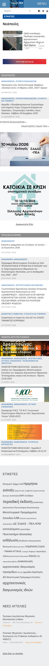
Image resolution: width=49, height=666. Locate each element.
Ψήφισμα (32, 551)
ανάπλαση (14, 496)
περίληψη (25, 551)
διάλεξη (32, 556)
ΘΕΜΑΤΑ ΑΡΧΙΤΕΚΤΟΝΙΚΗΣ (15, 337)
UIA (16, 518)
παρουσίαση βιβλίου (10, 562)
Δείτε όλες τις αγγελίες (13, 653)
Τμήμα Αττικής (19, 491)
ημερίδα (27, 572)
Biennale (6, 496)
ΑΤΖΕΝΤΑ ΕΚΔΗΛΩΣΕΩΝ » (13, 122)
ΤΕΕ (38, 556)
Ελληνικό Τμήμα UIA (13, 484)
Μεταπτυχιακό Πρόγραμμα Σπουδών (23, 577)
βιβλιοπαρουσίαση (19, 547)
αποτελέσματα (11, 529)
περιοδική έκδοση (17, 501)
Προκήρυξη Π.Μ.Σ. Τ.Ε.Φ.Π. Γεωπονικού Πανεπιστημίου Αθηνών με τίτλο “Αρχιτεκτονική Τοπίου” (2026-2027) (23, 413)
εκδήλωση (10, 540)
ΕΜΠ (21, 495)
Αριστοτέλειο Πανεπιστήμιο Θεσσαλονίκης (21, 507)
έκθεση (6, 556)
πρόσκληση (38, 502)
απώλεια (22, 540)
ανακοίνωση (25, 561)
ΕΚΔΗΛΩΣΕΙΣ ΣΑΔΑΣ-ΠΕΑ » (35, 126)
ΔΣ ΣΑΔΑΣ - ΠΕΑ (23, 523)
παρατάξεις (41, 551)
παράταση (31, 546)
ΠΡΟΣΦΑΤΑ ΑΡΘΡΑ (11, 235)
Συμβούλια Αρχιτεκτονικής (35, 491)
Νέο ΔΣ (20, 572)
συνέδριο (29, 495)
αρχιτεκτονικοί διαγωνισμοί (18, 556)
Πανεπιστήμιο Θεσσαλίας (17, 534)
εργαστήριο (25, 529)
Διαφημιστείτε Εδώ (24, 224)
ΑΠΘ (38, 523)
